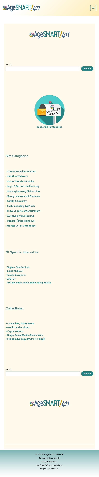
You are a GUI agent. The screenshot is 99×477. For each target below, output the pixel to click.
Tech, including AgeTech (21, 206)
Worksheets (27, 323)
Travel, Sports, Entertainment (23, 210)
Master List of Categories (21, 225)
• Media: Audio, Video (17, 327)
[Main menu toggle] (93, 8)
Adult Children (15, 271)
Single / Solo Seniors (18, 267)
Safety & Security (17, 201)
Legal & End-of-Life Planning (23, 186)
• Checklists (12, 323)
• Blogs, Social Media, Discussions (24, 335)
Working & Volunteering (20, 216)
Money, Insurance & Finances (23, 196)
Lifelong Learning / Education (23, 191)
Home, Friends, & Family (20, 181)
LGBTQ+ (11, 278)
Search (9, 64)
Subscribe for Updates (49, 127)
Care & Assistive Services (21, 171)
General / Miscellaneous (21, 220)
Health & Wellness (17, 176)
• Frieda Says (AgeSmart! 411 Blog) (25, 338)
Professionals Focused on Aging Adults (29, 282)
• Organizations (14, 331)
